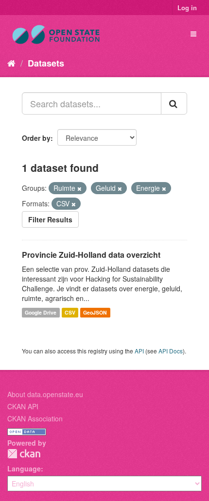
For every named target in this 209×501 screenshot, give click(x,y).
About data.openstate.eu (45, 394)
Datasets (46, 63)
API (139, 351)
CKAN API (22, 406)
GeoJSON (95, 312)
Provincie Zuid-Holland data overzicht (91, 254)
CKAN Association (35, 418)
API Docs (170, 351)
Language (24, 468)
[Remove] (79, 188)
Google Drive (40, 312)
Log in (187, 7)
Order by (36, 138)
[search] (174, 103)
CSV (70, 312)
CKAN (23, 454)
